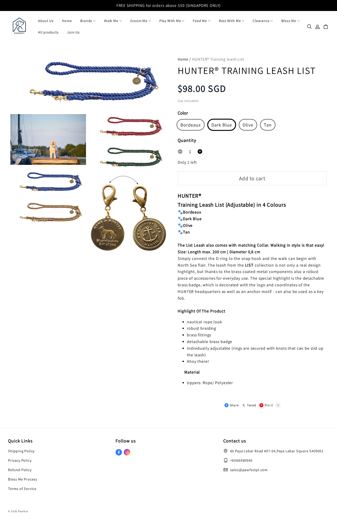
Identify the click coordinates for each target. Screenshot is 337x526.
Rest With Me (230, 20)
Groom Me (138, 20)
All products (48, 32)
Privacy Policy (19, 460)
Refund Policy (20, 469)
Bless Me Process (22, 479)
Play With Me (170, 20)
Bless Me (288, 20)
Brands (86, 20)
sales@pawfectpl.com (249, 469)
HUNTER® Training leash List (218, 59)
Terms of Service (22, 488)
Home (67, 20)
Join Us (73, 32)
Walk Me (111, 20)
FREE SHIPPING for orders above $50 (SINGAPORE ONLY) (168, 5)
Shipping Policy (21, 450)
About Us (45, 20)
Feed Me (200, 20)
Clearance (261, 20)
